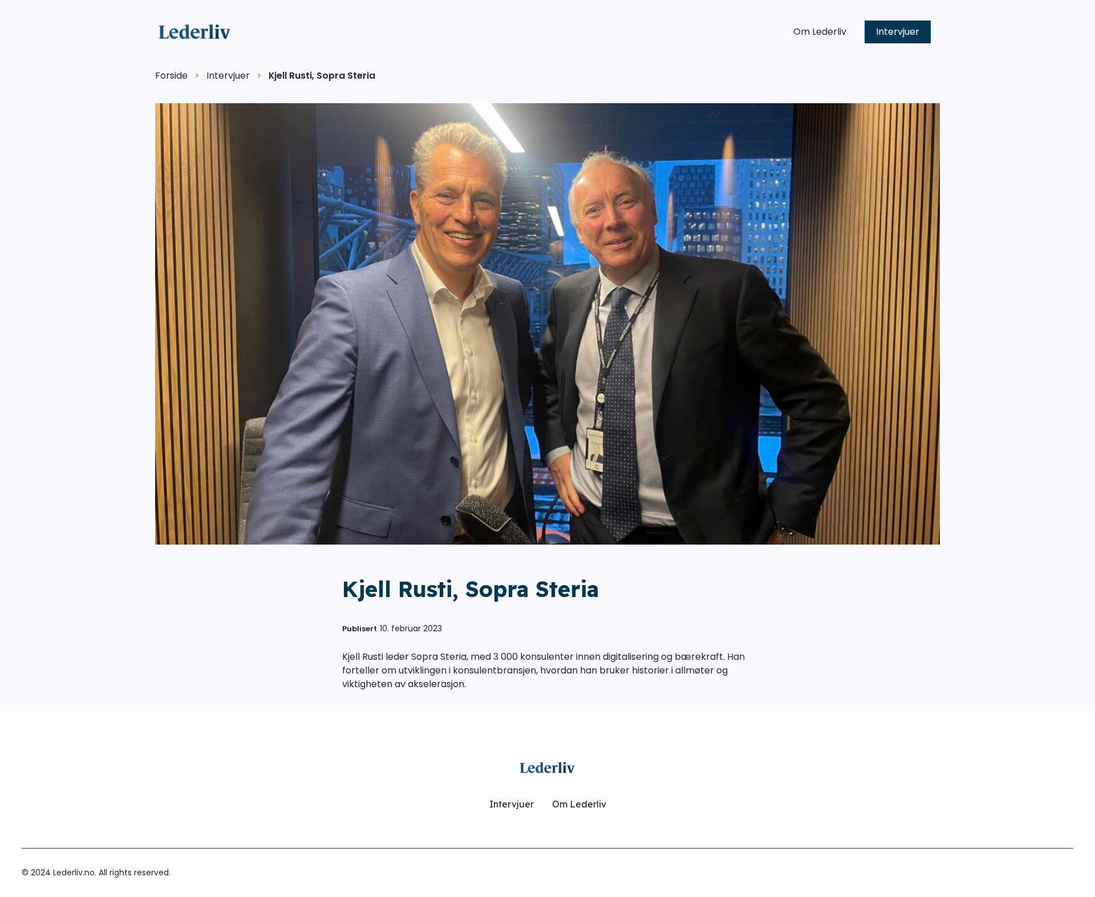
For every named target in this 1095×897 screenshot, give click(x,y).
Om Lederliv (819, 31)
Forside (171, 75)
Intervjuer (897, 31)
